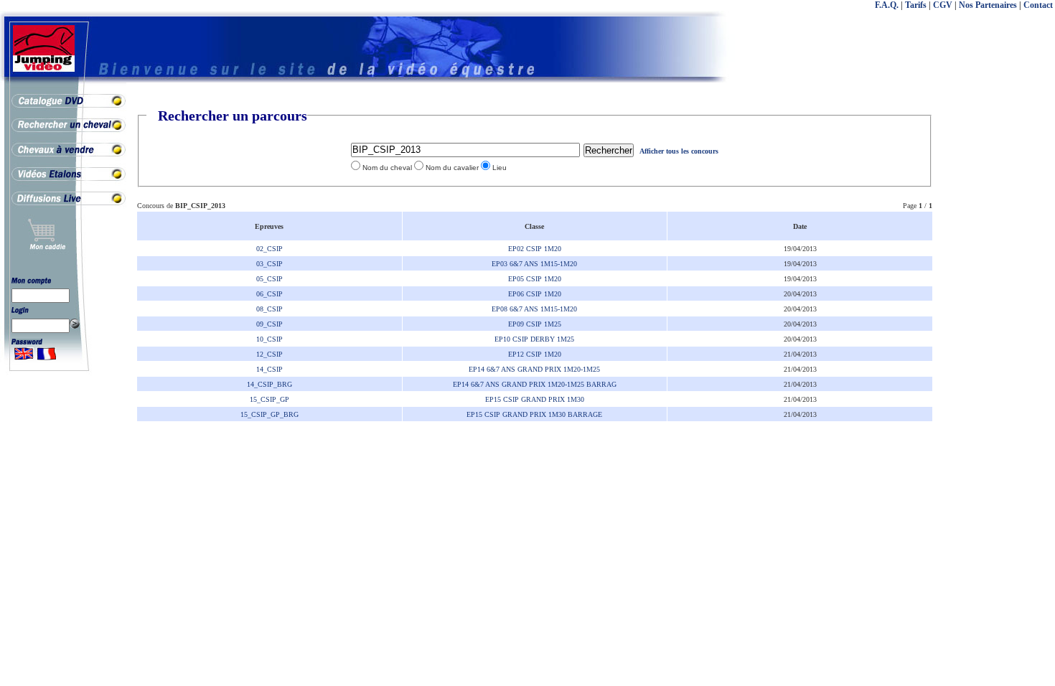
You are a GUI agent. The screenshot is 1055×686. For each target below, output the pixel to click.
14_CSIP (269, 369)
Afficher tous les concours (678, 151)
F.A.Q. (887, 5)
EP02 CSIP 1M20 (534, 249)
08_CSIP (269, 309)
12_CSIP (269, 354)
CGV (942, 5)
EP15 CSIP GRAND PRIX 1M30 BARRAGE (534, 414)
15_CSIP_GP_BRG (269, 414)
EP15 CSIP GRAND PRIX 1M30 (534, 399)
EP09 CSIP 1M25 (534, 324)
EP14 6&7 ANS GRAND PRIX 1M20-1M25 (534, 369)
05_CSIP (269, 279)
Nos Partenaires (988, 5)
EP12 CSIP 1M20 (534, 354)
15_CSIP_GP (269, 399)
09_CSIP (269, 324)
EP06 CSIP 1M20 (534, 294)
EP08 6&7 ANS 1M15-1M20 (534, 309)
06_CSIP (269, 294)
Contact (1038, 5)
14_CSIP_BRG (269, 384)
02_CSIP (269, 249)
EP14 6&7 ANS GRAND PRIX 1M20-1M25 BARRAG (534, 384)
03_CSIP (269, 264)
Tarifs (916, 5)
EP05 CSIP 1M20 (534, 279)
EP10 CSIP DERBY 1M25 (534, 339)
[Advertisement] (997, 323)
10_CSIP (269, 339)
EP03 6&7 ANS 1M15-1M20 (534, 264)
